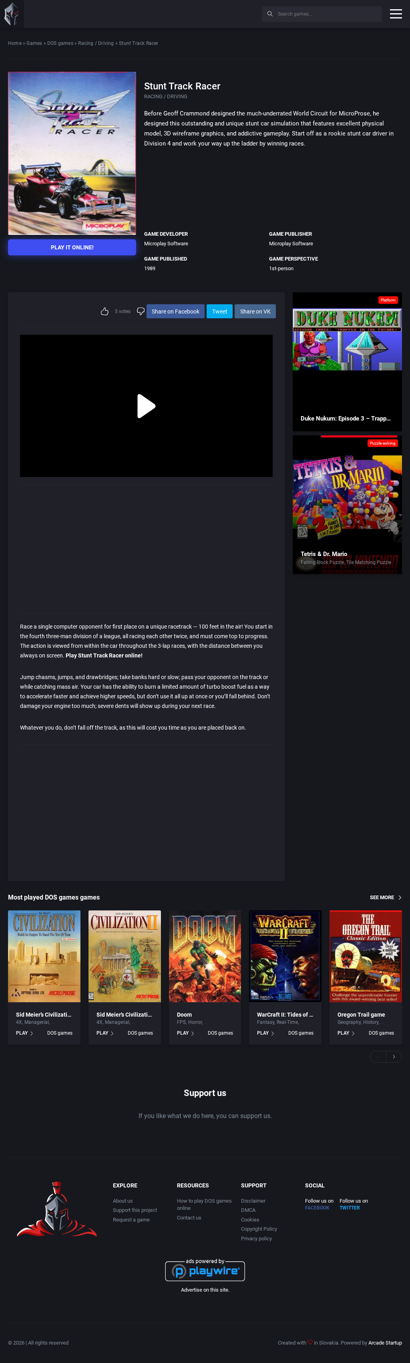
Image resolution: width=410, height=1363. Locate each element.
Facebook (317, 1208)
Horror (195, 1022)
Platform (388, 300)
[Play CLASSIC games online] (12, 14)
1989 (149, 268)
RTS (304, 1022)
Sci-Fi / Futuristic (222, 1022)
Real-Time (287, 1022)
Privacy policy (256, 1239)
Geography (349, 1022)
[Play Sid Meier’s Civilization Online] (44, 956)
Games (34, 43)
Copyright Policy (259, 1229)
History (370, 1022)
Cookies (250, 1220)
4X (19, 1022)
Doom (184, 1014)
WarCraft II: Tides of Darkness (295, 1014)
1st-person (281, 268)
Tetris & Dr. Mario (324, 554)
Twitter (350, 1208)
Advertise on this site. (205, 1290)
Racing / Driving (96, 43)
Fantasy (265, 1022)
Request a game (131, 1220)
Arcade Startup (385, 1343)
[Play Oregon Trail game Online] (366, 956)
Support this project (135, 1210)
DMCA (248, 1210)
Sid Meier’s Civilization (45, 1014)
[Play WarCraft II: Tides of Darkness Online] (285, 956)
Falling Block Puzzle (322, 562)
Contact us (189, 1218)
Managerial (36, 1022)
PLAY (22, 1033)
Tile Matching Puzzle (368, 562)
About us (123, 1201)
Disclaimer (253, 1201)
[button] (378, 1057)
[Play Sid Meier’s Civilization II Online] (124, 956)
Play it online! (72, 247)
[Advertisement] (190, 13)
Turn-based (63, 1022)
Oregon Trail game (361, 1014)
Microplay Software (166, 244)
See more (382, 897)
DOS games (60, 43)
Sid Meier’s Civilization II (127, 1014)
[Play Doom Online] (205, 956)
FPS (181, 1022)
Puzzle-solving (383, 443)
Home (15, 43)
